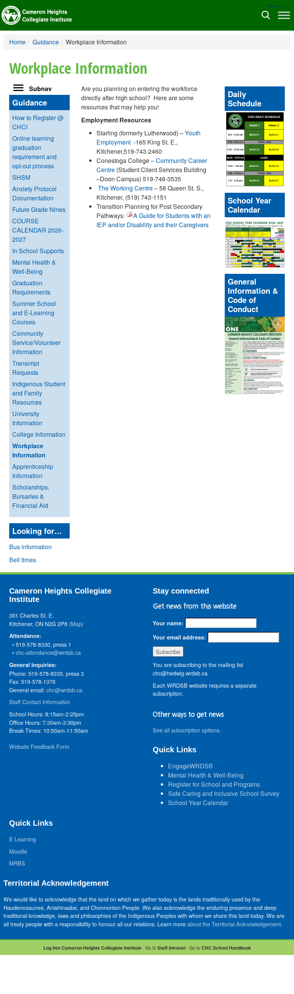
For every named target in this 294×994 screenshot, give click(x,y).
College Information (38, 434)
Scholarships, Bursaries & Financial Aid (30, 496)
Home (17, 41)
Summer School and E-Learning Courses (34, 312)
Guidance (46, 41)
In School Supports (38, 250)
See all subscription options (186, 730)
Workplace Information (29, 450)
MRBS (17, 863)
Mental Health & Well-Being (34, 267)
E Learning (22, 839)
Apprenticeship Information (32, 471)
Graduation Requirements (31, 287)
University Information (27, 418)
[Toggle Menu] (284, 15)
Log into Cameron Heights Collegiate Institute (92, 947)
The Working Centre (125, 188)
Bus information (30, 546)
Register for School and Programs (214, 784)
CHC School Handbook (226, 947)
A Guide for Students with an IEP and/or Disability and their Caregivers (153, 220)
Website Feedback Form (39, 746)
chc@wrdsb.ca (64, 690)
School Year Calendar (198, 802)
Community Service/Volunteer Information (36, 342)
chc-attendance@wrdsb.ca (48, 652)
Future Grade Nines (38, 209)
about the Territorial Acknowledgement (234, 924)
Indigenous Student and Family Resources (38, 393)
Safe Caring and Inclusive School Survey (223, 793)
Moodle (18, 851)
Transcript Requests (25, 368)
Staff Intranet (171, 947)
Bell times (22, 559)
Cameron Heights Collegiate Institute (47, 15)
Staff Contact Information (39, 702)
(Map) (76, 624)
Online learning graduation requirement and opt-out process (34, 152)
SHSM (21, 177)
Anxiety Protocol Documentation (34, 193)
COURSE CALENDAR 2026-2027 (38, 230)
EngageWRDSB (190, 765)
